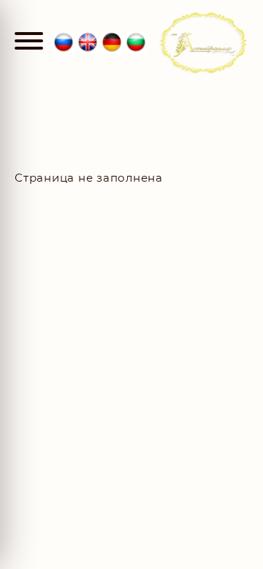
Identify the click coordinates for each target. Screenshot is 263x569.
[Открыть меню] (29, 42)
